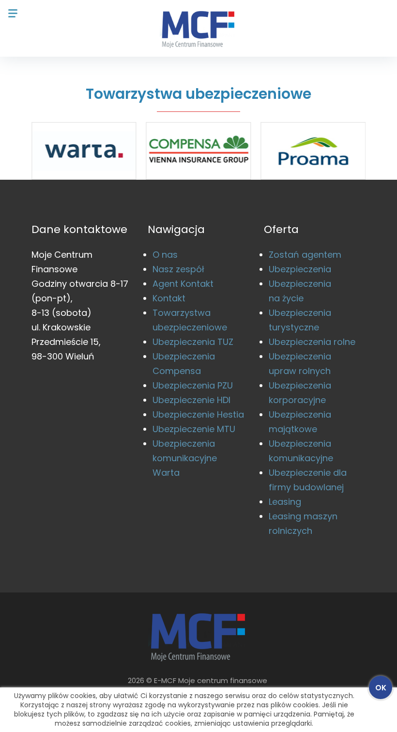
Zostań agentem (305, 255)
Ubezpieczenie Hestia (198, 414)
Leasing (285, 502)
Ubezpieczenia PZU (193, 385)
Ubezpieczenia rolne (312, 342)
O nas (165, 255)
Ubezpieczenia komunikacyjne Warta (185, 458)
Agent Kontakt (183, 284)
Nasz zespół (178, 269)
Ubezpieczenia (300, 269)
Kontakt (169, 298)
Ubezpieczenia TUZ (193, 342)
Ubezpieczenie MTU (194, 429)
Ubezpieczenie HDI (191, 400)
